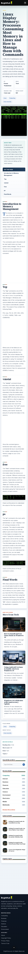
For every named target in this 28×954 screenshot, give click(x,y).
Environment (14, 795)
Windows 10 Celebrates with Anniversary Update (13, 702)
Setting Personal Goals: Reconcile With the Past (16, 836)
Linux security (7, 101)
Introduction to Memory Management (11, 174)
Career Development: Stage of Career (17, 850)
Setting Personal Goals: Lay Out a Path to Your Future (17, 829)
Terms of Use (5, 943)
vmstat (6, 183)
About (3, 935)
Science (14, 792)
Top (5, 179)
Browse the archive (9, 810)
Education (14, 788)
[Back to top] (14, 947)
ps (4, 190)
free (5, 186)
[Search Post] (24, 764)
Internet (14, 779)
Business (14, 782)
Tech (4, 10)
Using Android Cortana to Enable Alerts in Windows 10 (13, 669)
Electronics (14, 798)
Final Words (7, 194)
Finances (14, 785)
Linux (5, 98)
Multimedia (14, 805)
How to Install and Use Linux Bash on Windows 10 (14, 635)
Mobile (14, 801)
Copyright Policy (6, 938)
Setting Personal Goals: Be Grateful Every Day (16, 822)
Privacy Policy (5, 941)
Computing (12, 98)
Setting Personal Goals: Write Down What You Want (17, 843)
